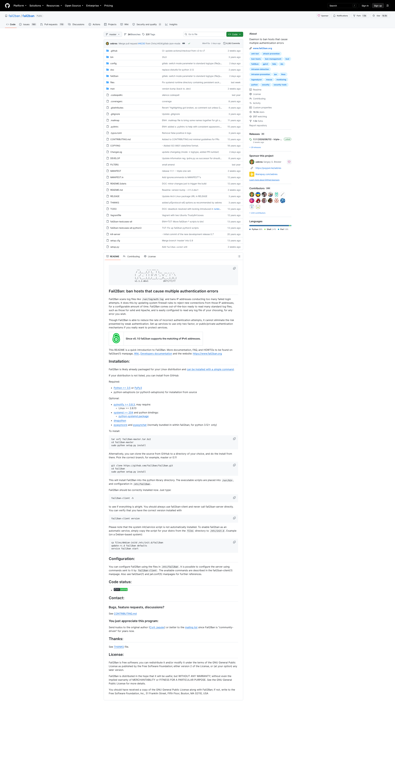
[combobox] (205, 34)
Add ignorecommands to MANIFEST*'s (181, 177)
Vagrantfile (115, 215)
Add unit (174, 247)
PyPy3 (138, 387)
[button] (235, 268)
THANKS (114, 202)
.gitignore (115, 114)
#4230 (141, 43)
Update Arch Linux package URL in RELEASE (184, 196)
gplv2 (265, 64)
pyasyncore (120, 424)
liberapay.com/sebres (266, 174)
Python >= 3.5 (122, 387)
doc (112, 69)
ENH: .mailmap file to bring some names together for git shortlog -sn (196, 120)
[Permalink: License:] (106, 654)
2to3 (164, 57)
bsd (287, 59)
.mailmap (114, 120)
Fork (361, 16)
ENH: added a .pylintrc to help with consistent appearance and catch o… (199, 126)
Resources (53, 5)
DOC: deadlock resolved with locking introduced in (187, 209)
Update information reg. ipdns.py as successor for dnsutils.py (193, 158)
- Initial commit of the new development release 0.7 (188, 234)
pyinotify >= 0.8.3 (124, 404)
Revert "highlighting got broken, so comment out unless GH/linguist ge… (198, 107)
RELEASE (114, 196)
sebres (113, 43)
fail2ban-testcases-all (121, 221)
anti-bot (255, 53)
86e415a (206, 43)
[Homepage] (7, 5)
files (112, 82)
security (265, 84)
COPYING (115, 145)
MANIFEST (115, 171)
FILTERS (114, 164)
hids (274, 64)
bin (111, 57)
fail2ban (14, 16)
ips (275, 74)
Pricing (108, 5)
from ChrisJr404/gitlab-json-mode (163, 43)
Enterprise (92, 5)
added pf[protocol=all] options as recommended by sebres (192, 202)
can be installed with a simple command (210, 369)
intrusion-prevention (260, 74)
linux (283, 74)
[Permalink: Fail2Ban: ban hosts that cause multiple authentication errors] (106, 291)
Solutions (35, 5)
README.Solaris (118, 183)
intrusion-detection (260, 69)
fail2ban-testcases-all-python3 (125, 228)
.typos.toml (116, 133)
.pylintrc (114, 126)
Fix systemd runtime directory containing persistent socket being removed (199, 82)
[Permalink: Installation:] (106, 361)
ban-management (273, 59)
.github (113, 50)
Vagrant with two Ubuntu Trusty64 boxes (183, 215)
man (112, 88)
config (113, 63)
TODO (113, 209)
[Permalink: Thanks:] (106, 639)
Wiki (136, 353)
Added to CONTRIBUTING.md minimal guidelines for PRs (190, 139)
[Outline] (239, 256)
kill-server (115, 234)
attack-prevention (271, 53)
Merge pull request (128, 43)
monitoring (281, 79)
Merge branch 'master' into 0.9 (177, 240)
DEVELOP (115, 158)
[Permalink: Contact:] (106, 598)
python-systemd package (134, 416)
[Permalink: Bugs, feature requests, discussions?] (106, 607)
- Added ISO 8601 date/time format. (180, 145)
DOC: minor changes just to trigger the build (184, 183)
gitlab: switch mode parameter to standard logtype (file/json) (192, 63)
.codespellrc (116, 95)
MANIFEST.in (116, 177)
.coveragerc (116, 101)
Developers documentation (156, 353)
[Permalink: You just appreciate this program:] (106, 621)
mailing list (191, 627)
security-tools (280, 84)
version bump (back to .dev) (176, 88)
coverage (167, 101)
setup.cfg (115, 240)
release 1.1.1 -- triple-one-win (176, 171)
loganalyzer (256, 79)
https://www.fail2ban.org (207, 353)
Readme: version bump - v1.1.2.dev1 (180, 190)
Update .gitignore (171, 114)
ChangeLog (116, 152)
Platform (19, 5)
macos (269, 79)
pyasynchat (140, 424)
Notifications (342, 16)
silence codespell (170, 95)
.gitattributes (116, 107)
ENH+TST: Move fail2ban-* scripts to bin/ (183, 221)
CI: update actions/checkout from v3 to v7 (183, 50)
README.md (116, 190)
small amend (168, 164)
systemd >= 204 (123, 412)
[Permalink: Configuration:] (106, 558)
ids (282, 64)
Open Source (73, 5)
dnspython (120, 420)
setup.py (114, 247)
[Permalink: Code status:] (106, 582)
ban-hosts (256, 59)
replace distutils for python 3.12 (178, 69)
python (254, 84)
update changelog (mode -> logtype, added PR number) (190, 152)
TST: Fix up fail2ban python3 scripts (180, 228)
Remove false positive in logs (176, 133)
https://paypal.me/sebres (268, 168)
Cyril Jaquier (157, 627)
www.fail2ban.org (262, 48)
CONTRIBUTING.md (120, 139)
